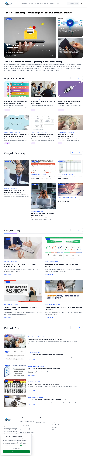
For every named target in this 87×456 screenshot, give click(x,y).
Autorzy (38, 417)
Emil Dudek (33, 99)
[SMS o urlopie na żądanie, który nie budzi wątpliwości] (30, 37)
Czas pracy (52, 3)
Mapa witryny (52, 451)
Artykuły (22, 417)
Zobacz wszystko (76, 78)
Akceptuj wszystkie (16, 451)
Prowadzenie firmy (44, 3)
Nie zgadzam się (16, 448)
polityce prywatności (21, 445)
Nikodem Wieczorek (8, 99)
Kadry (32, 3)
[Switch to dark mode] (81, 3)
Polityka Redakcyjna (44, 451)
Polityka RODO (36, 451)
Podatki (37, 3)
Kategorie (55, 417)
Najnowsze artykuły (25, 3)
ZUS (58, 3)
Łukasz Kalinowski (35, 132)
